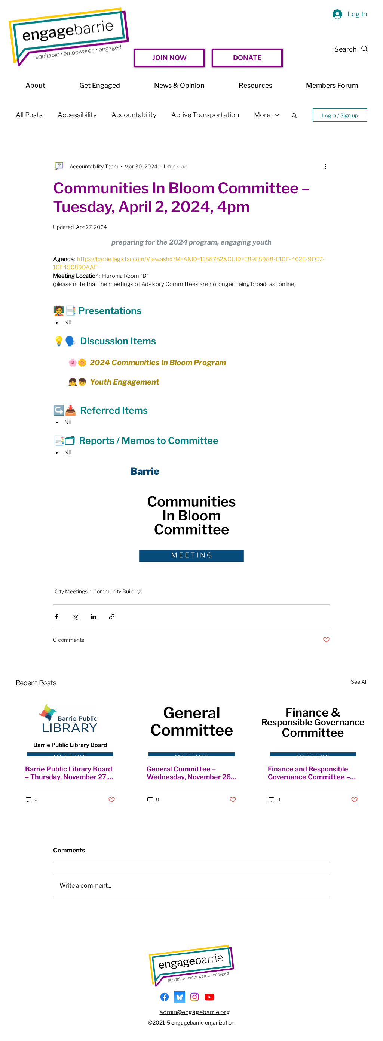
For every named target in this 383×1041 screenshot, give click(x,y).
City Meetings (71, 591)
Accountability (133, 115)
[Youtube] (209, 997)
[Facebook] (164, 997)
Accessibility (77, 115)
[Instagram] (194, 997)
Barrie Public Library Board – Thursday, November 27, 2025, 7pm (68, 773)
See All (359, 681)
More (262, 115)
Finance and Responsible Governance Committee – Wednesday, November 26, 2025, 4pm (310, 773)
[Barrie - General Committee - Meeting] (192, 726)
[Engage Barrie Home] (68, 36)
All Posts (29, 115)
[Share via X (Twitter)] (75, 616)
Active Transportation (205, 115)
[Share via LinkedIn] (93, 616)
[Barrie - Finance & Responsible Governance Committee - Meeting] (313, 726)
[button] (294, 115)
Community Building (117, 591)
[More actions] (325, 166)
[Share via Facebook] (56, 616)
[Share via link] (111, 616)
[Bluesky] (179, 997)
